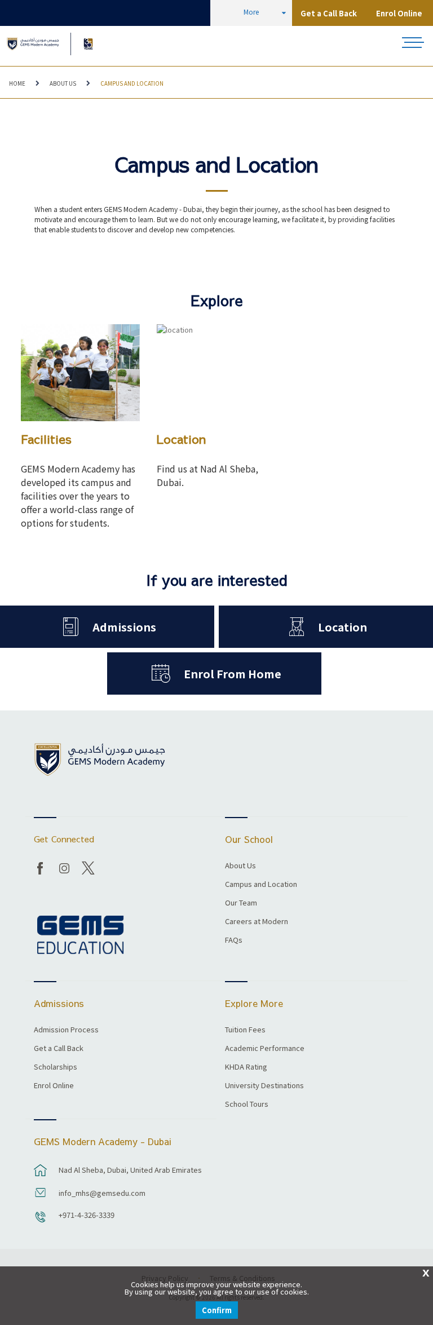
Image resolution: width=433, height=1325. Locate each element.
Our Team (241, 903)
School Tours (246, 1104)
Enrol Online (399, 13)
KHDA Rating (246, 1067)
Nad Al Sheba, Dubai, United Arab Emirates (130, 1169)
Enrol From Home (232, 673)
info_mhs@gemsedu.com (102, 1192)
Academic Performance (264, 1048)
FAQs (233, 940)
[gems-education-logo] (80, 935)
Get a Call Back (329, 13)
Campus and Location (132, 83)
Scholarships (55, 1067)
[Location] (216, 372)
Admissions (124, 627)
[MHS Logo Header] (33, 44)
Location (181, 439)
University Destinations (264, 1085)
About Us (63, 83)
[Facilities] (80, 372)
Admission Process (66, 1030)
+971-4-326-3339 (86, 1214)
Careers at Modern (256, 921)
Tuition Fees (245, 1030)
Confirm (217, 1310)
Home (17, 83)
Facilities (46, 439)
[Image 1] (88, 44)
